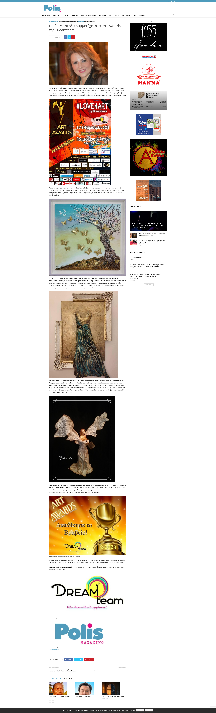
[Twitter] (174, 1)
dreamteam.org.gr (62, 618)
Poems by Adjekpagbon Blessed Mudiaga (59, 696)
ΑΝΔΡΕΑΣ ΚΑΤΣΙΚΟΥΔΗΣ (88, 15)
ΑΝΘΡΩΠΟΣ (102, 15)
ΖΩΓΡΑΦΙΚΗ (75, 21)
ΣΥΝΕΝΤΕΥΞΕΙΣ (88, 21)
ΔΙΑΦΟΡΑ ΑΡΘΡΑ (131, 15)
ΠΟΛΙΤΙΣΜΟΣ (57, 15)
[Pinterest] (73, 37)
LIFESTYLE (75, 15)
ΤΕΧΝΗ (93, 21)
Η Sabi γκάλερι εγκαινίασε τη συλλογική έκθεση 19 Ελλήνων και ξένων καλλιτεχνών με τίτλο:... (147, 266)
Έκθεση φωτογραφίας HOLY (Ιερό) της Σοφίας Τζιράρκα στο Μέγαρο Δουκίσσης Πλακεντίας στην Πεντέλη (67, 671)
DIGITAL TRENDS (119, 15)
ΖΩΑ (110, 15)
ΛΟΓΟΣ (50, 694)
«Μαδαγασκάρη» (136, 257)
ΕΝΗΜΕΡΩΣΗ (46, 15)
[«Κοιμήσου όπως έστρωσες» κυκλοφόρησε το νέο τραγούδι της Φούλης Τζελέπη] (133, 235)
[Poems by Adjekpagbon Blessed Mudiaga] (61, 688)
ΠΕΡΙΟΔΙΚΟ (142, 15)
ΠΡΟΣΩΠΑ (81, 21)
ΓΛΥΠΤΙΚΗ (61, 21)
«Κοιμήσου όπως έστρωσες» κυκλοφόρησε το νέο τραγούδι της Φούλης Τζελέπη (152, 234)
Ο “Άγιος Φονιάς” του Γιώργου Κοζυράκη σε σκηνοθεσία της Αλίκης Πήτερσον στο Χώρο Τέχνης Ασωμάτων (148, 225)
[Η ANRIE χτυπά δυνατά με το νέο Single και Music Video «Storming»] (114, 688)
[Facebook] (168, 1)
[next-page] (53, 701)
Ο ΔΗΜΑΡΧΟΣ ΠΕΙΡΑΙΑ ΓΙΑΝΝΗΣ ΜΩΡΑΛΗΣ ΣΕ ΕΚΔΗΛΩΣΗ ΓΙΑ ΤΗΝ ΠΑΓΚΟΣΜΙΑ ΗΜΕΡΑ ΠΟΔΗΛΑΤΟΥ (146, 276)
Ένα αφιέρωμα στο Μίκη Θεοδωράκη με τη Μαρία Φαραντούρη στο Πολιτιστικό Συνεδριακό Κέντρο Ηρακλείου (152, 242)
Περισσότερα (67, 678)
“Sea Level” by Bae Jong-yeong (83, 696)
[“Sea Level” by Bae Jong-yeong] (87, 688)
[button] (173, 15)
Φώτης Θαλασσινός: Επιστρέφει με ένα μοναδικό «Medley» (108, 670)
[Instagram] (171, 1)
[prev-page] (50, 701)
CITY (66, 15)
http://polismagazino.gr (54, 649)
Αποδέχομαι (140, 710)
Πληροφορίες (148, 710)
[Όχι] (214, 710)
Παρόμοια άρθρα (55, 678)
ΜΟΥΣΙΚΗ (104, 694)
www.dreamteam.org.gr (72, 618)
